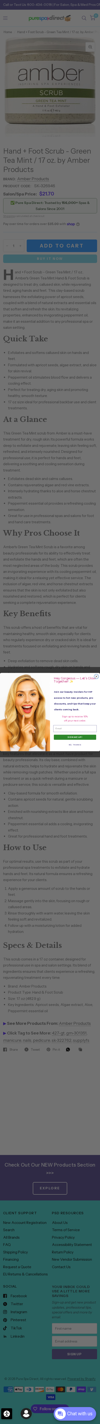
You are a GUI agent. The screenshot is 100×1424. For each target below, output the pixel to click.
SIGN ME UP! (75, 737)
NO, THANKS (75, 745)
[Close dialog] (96, 676)
